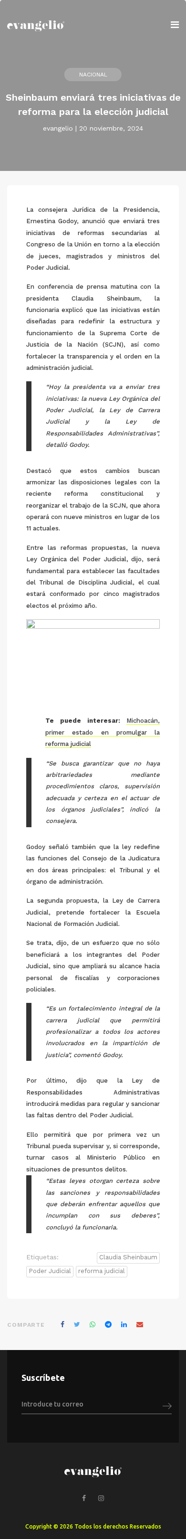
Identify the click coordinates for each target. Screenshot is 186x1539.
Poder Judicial (50, 1271)
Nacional (93, 74)
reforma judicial (101, 1271)
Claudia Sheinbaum (128, 1257)
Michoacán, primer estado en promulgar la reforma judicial (102, 732)
